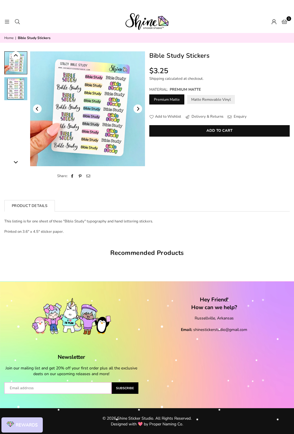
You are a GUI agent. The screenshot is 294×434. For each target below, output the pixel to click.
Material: (175, 89)
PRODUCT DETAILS (29, 205)
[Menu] (7, 21)
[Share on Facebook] (72, 176)
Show (22, 425)
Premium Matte (167, 99)
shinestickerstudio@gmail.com (220, 329)
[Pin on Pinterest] (80, 176)
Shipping (156, 78)
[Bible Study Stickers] (16, 63)
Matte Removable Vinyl (211, 99)
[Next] (138, 108)
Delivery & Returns (207, 116)
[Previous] (37, 108)
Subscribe (125, 388)
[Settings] (274, 21)
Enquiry (240, 116)
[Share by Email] (88, 176)
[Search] (17, 21)
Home (8, 38)
